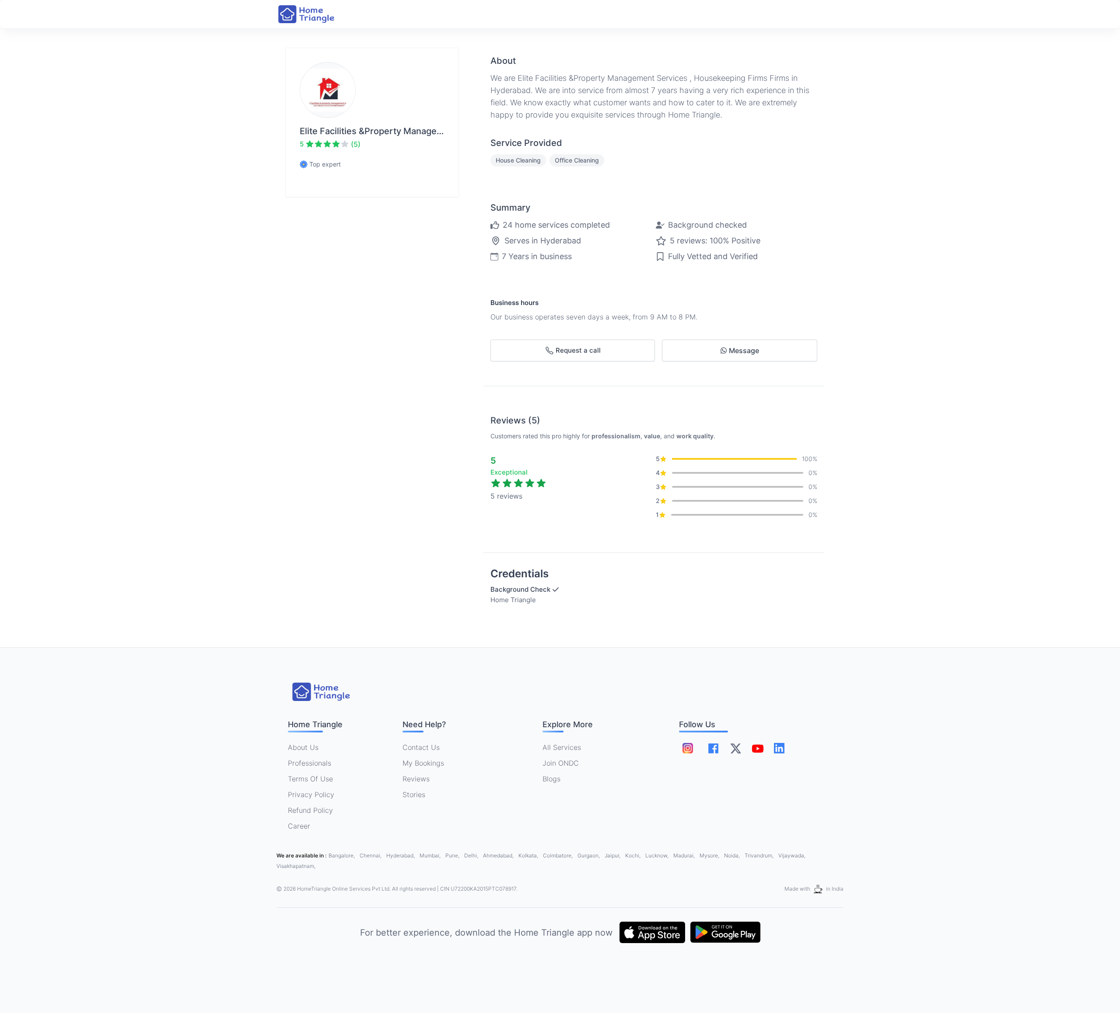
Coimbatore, (558, 855)
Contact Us (421, 747)
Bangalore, (342, 855)
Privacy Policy (311, 794)
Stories (413, 794)
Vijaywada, (791, 855)
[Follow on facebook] (713, 748)
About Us (303, 747)
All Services (561, 747)
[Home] (315, 14)
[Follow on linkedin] (779, 748)
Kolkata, (528, 855)
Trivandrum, (760, 855)
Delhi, (472, 855)
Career (299, 826)
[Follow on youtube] (757, 748)
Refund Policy (310, 810)
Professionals (309, 763)
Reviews (416, 778)
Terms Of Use (310, 778)
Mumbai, (431, 855)
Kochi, (633, 855)
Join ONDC (560, 763)
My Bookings (423, 763)
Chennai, (371, 855)
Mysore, (710, 855)
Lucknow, (657, 855)
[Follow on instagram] (687, 748)
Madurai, (684, 855)
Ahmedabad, (499, 855)
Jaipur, (613, 855)
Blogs (551, 778)
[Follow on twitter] (735, 748)
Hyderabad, (401, 855)
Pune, (453, 855)
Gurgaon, (589, 855)
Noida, (732, 855)
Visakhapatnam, (295, 866)
